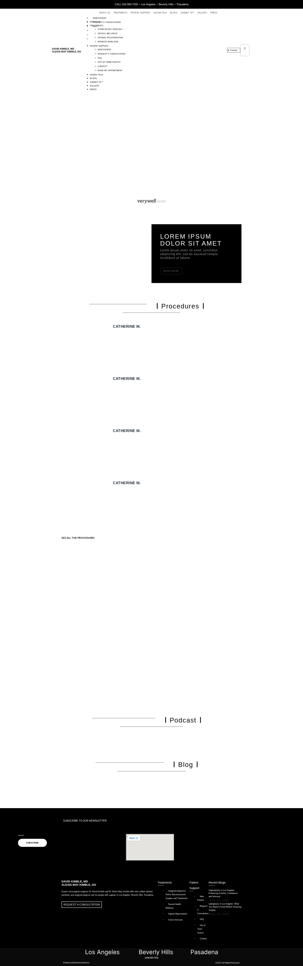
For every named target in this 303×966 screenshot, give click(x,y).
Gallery (202, 13)
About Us (104, 13)
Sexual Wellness (108, 33)
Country (233, 50)
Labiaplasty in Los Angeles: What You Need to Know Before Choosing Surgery (225, 907)
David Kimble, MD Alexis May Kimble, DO (66, 50)
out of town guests (109, 62)
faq (100, 58)
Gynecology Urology (110, 29)
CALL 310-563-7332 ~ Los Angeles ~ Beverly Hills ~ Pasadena (151, 4)
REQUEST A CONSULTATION (111, 54)
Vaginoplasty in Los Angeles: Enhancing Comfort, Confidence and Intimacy (223, 893)
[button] (226, 18)
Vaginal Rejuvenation (110, 38)
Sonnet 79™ (187, 13)
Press (214, 13)
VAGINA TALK (160, 13)
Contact (102, 66)
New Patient (100, 18)
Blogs (173, 13)
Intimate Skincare (108, 42)
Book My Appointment (110, 70)
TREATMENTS (120, 13)
